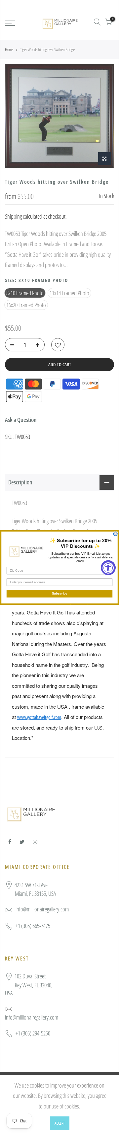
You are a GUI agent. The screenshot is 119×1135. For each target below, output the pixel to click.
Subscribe (59, 593)
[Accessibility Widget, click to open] (108, 567)
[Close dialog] (115, 534)
